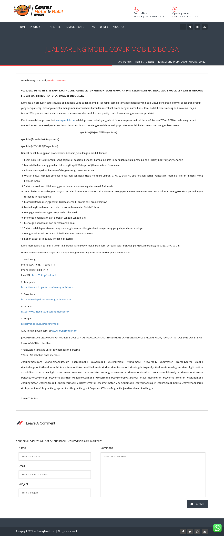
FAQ (93, 26)
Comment (107, 448)
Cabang (150, 61)
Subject (23, 484)
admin (51, 80)
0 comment (61, 80)
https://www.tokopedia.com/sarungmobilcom (47, 287)
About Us (118, 26)
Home (22, 26)
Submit (200, 503)
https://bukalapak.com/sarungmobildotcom (46, 299)
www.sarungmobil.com (64, 330)
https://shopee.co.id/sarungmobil (40, 323)
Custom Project (75, 26)
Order (104, 26)
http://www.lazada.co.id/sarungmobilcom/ (45, 311)
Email (22, 466)
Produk (35, 26)
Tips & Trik (54, 26)
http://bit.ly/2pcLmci (44, 275)
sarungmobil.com (65, 120)
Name (22, 448)
